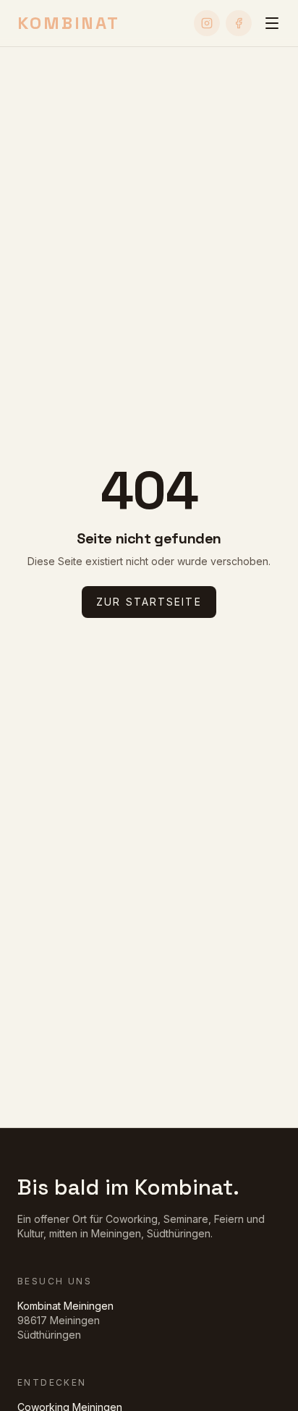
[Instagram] (207, 23)
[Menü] (271, 23)
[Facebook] (239, 23)
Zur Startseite (148, 602)
